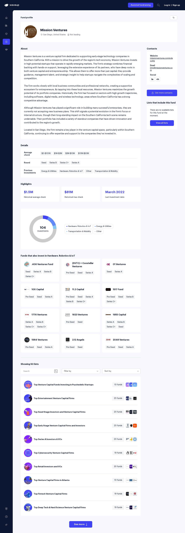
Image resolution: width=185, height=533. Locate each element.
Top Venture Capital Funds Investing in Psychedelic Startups (63, 385)
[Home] (6, 18)
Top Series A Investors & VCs (48, 439)
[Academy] (6, 50)
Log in (167, 5)
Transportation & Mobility (106, 171)
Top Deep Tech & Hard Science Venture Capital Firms (60, 507)
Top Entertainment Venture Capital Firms (54, 398)
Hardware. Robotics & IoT (71, 171)
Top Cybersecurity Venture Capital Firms (54, 453)
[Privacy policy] (6, 509)
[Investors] (6, 42)
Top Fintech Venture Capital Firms (50, 494)
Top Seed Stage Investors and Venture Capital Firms (59, 412)
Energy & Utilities (49, 171)
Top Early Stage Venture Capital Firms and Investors (59, 426)
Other (88, 171)
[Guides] (6, 26)
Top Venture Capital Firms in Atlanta (51, 480)
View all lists (162, 123)
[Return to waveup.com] (6, 525)
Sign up (176, 5)
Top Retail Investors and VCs (48, 466)
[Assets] (6, 34)
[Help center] (6, 517)
